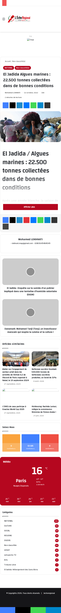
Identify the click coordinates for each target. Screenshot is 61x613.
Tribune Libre (10, 564)
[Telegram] (40, 105)
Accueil (8, 61)
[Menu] (3, 20)
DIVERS (7, 540)
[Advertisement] (42, 17)
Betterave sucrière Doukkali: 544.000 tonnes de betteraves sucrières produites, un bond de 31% (44, 373)
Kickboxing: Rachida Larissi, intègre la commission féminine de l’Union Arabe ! (44, 409)
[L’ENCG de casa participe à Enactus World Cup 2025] (15, 396)
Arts (6, 559)
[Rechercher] (57, 20)
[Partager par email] (47, 105)
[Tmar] (30, 44)
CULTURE (8, 525)
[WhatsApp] (33, 105)
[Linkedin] (20, 105)
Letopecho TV (10, 555)
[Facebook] (6, 105)
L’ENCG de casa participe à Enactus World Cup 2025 (14, 408)
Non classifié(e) (18, 61)
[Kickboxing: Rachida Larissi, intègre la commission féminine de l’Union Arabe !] (45, 396)
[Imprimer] (6, 227)
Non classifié (10, 545)
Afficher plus (30, 207)
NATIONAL (8, 68)
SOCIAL (7, 530)
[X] (13, 105)
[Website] (28, 248)
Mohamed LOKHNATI (12, 92)
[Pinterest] (26, 220)
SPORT (7, 550)
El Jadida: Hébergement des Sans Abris (21, 569)
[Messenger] (26, 105)
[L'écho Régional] (18, 19)
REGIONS (8, 535)
